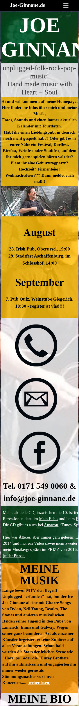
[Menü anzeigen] (66, 5)
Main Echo (48, 518)
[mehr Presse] (14, 555)
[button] (36, 346)
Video (39, 543)
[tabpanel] (39, 37)
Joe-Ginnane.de (27, 5)
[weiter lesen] (38, 682)
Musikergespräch (26, 549)
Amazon (51, 525)
